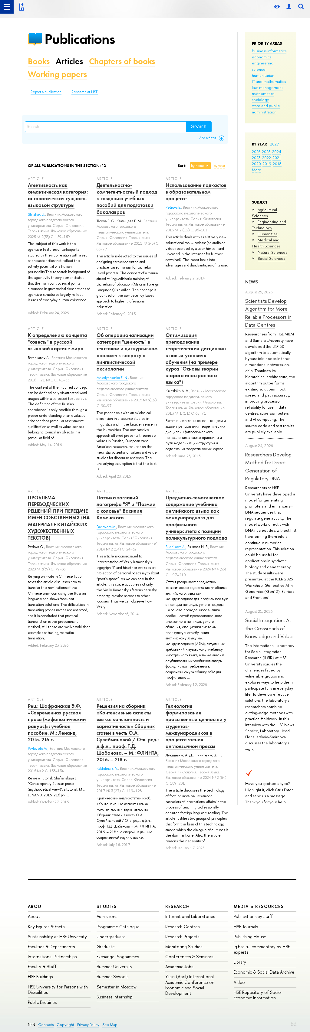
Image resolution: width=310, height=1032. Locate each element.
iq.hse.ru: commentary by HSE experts (262, 949)
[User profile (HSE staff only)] (288, 7)
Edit (293, 1023)
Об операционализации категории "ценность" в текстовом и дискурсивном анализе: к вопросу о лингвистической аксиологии (127, 352)
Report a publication (46, 92)
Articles (69, 61)
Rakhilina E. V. (107, 768)
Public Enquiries (42, 1002)
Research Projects (182, 936)
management (271, 87)
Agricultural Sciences (264, 212)
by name (197, 165)
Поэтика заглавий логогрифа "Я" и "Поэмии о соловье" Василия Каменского (126, 507)
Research (177, 906)
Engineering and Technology (269, 224)
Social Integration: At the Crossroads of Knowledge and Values (270, 628)
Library (240, 962)
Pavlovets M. (106, 526)
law (255, 87)
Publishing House (250, 936)
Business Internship (115, 997)
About (36, 906)
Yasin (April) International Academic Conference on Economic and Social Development (189, 985)
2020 (256, 163)
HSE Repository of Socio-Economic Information (258, 995)
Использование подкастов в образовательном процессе (196, 192)
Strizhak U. (36, 214)
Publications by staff (253, 916)
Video (239, 982)
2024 (276, 151)
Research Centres (182, 926)
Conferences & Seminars (189, 956)
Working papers (57, 74)
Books (39, 61)
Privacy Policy (88, 1024)
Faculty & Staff (42, 966)
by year (219, 165)
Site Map (109, 1024)
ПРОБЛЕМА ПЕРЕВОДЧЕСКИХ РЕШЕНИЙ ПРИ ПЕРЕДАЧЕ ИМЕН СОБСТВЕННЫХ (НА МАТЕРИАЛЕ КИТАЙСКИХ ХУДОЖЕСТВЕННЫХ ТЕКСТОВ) (59, 517)
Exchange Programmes (118, 956)
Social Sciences (271, 258)
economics (261, 57)
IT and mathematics (269, 81)
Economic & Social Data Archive (264, 972)
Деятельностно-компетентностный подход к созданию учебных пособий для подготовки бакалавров (127, 198)
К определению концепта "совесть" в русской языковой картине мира (57, 342)
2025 (266, 151)
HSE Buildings (40, 976)
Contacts (46, 1024)
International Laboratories (190, 916)
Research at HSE (84, 92)
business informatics (269, 51)
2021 (276, 157)
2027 (274, 144)
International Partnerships (52, 956)
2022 (266, 157)
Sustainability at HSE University (57, 936)
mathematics (263, 93)
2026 (256, 151)
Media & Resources (259, 906)
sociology (260, 99)
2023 (256, 157)
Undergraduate (111, 936)
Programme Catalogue (118, 926)
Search (198, 126)
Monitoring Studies (183, 946)
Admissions (107, 916)
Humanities (267, 234)
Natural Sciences (272, 252)
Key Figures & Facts (46, 926)
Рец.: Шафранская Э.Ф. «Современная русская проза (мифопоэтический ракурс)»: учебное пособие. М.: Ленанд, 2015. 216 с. (57, 723)
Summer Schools (112, 976)
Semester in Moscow (117, 987)
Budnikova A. (176, 546)
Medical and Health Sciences (266, 243)
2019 (266, 163)
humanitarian (263, 75)
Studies (107, 906)
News (251, 282)
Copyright (65, 1024)
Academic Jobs (179, 966)
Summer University (114, 966)
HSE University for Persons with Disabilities (58, 989)
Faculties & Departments (51, 946)
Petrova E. (173, 207)
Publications (80, 39)
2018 (277, 163)
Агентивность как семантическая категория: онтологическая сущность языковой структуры (58, 195)
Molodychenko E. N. (112, 377)
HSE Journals (246, 926)
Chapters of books (122, 61)
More (256, 169)
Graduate (106, 946)
